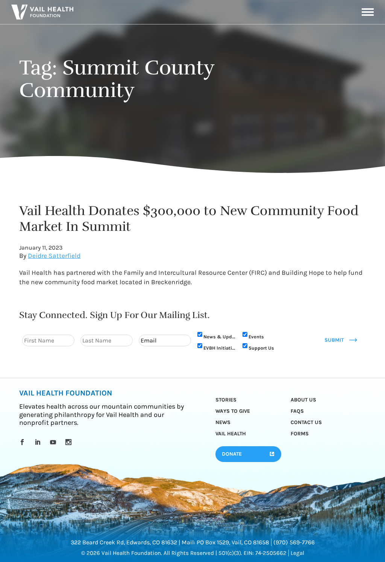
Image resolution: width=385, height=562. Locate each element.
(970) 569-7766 (294, 542)
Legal (297, 553)
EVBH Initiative (219, 348)
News (222, 422)
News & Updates (219, 336)
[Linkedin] (39, 442)
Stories (225, 400)
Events (256, 336)
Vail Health (230, 433)
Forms (300, 433)
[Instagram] (70, 442)
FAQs (297, 411)
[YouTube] (54, 442)
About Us (303, 400)
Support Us (261, 348)
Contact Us (306, 422)
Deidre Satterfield (54, 255)
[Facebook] (23, 442)
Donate (232, 454)
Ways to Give (232, 411)
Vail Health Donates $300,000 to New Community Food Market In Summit (188, 219)
